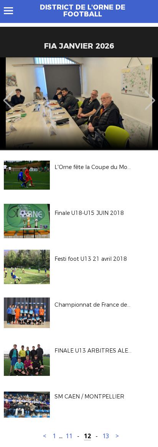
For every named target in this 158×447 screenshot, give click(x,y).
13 (105, 436)
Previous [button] (8, 95)
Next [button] (150, 95)
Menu (12, 10)
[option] (79, 103)
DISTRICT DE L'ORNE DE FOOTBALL (82, 10)
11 (69, 436)
